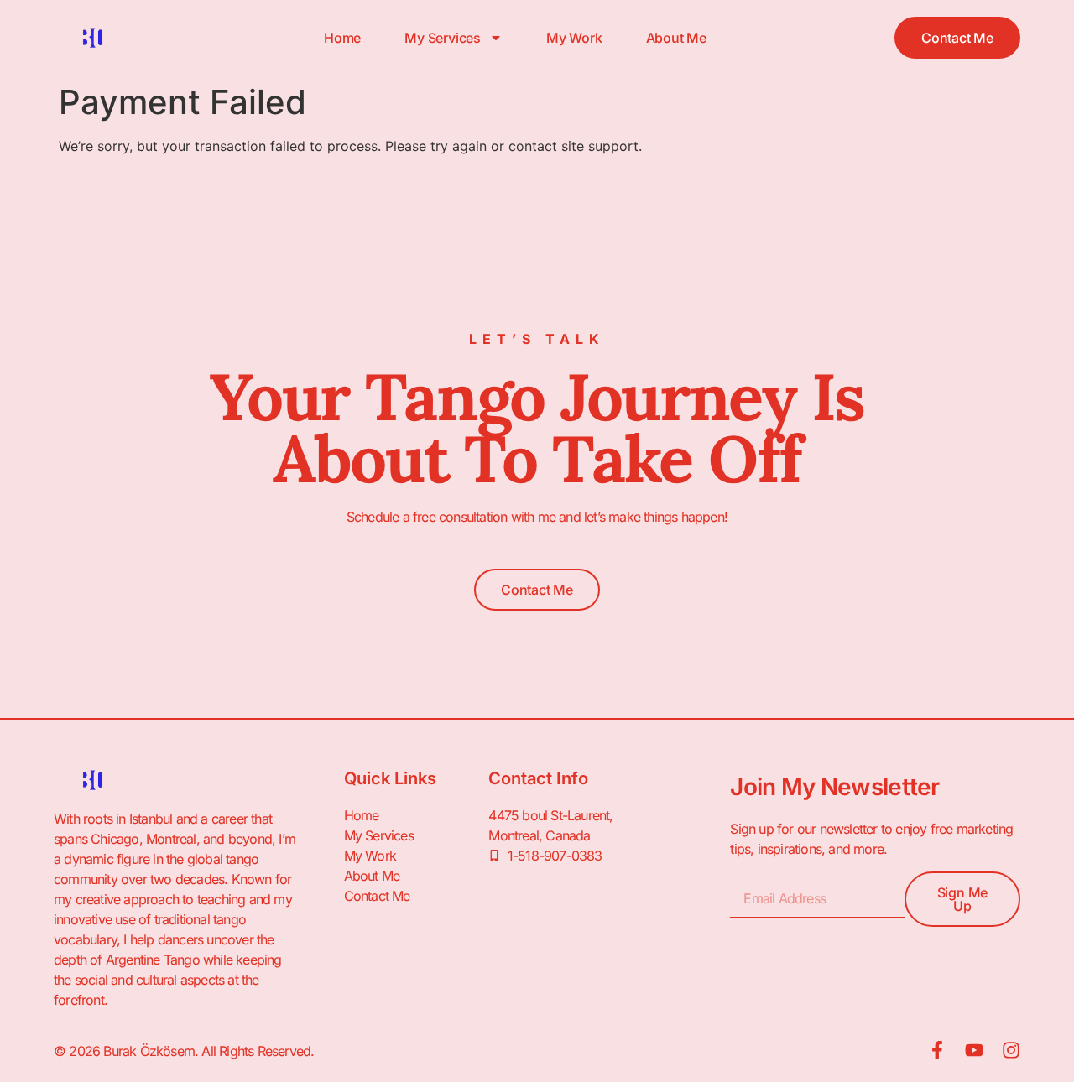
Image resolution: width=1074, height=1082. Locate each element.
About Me (676, 37)
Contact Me (377, 895)
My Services (442, 37)
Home (342, 37)
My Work (574, 37)
